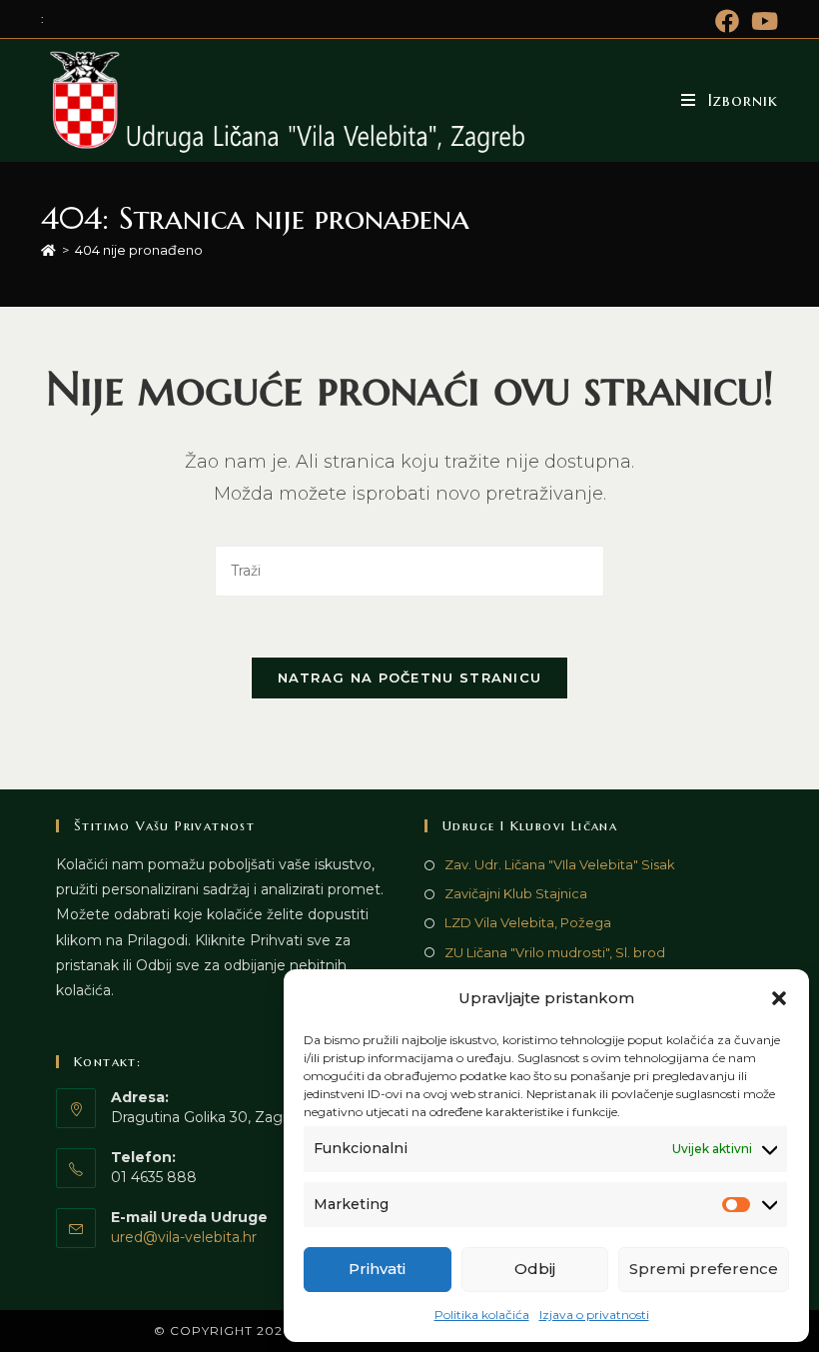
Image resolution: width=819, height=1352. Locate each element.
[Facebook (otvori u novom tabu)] (727, 21)
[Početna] (48, 250)
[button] (779, 998)
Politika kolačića (481, 1314)
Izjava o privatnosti (594, 1314)
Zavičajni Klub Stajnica (515, 893)
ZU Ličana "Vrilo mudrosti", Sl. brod (554, 952)
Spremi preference (703, 1268)
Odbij (534, 1268)
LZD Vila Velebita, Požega (527, 922)
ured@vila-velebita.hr (184, 1237)
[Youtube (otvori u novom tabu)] (761, 21)
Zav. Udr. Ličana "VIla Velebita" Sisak (559, 864)
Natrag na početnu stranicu (410, 677)
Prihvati (377, 1268)
